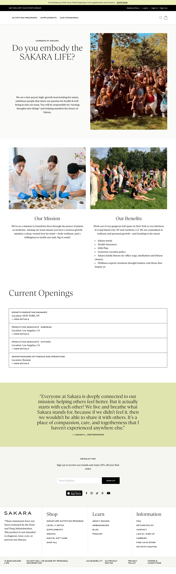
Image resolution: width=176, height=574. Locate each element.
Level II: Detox (55, 525)
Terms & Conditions (154, 562)
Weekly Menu (133, 8)
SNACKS (51, 534)
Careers (141, 538)
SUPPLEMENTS (48, 18)
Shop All (52, 542)
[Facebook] (86, 493)
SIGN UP (123, 2)
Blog (95, 529)
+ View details (20, 319)
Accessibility (94, 561)
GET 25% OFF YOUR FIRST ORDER (25, 8)
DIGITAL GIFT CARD (57, 538)
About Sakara (100, 521)
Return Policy (145, 525)
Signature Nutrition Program (65, 521)
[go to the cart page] (165, 18)
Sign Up (163, 8)
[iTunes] (102, 493)
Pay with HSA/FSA (146, 547)
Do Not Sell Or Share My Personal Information (47, 562)
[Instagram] (91, 493)
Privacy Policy (132, 562)
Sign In (154, 8)
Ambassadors (100, 525)
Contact (141, 529)
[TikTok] (97, 493)
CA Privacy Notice (111, 562)
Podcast (97, 534)
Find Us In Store (146, 542)
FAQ (138, 521)
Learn (145, 8)
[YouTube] (108, 493)
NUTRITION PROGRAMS (24, 18)
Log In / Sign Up (145, 534)
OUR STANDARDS (69, 18)
